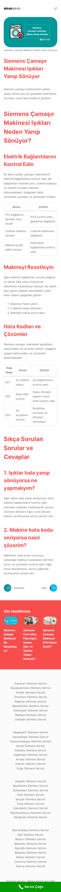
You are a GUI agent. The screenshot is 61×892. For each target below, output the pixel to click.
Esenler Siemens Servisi (30, 763)
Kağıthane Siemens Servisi (30, 754)
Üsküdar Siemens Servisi (30, 719)
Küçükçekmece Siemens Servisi (30, 688)
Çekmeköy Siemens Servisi (30, 808)
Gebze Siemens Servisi (30, 857)
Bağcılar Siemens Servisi (30, 701)
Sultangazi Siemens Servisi (30, 710)
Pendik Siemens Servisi (30, 692)
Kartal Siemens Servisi (30, 746)
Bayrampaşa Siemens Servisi (30, 830)
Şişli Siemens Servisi (30, 834)
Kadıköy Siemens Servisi (30, 750)
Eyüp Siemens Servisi (30, 768)
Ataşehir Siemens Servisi (30, 781)
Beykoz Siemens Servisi (30, 839)
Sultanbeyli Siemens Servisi (30, 790)
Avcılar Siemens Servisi (30, 759)
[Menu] (55, 8)
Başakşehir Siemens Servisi (30, 732)
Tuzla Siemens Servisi (30, 803)
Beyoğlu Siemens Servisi (30, 848)
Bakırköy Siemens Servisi (30, 843)
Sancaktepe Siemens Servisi (30, 737)
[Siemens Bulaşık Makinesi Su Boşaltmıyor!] (11, 621)
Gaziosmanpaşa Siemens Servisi (30, 741)
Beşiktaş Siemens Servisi (30, 852)
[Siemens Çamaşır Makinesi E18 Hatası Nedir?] (50, 621)
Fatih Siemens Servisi (30, 794)
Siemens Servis (15, 881)
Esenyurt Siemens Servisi (30, 683)
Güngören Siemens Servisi (30, 817)
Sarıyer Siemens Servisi (30, 799)
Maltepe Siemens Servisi (30, 715)
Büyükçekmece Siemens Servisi (30, 812)
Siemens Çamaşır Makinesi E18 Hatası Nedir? (50, 638)
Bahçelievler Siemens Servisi (30, 706)
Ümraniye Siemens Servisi (30, 697)
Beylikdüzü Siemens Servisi (30, 785)
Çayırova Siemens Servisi (30, 861)
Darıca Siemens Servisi (30, 866)
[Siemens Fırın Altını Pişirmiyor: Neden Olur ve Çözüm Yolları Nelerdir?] (30, 621)
